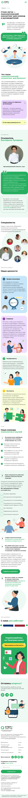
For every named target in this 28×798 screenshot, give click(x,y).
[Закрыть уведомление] (27, 794)
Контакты (21, 747)
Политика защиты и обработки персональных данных (9, 783)
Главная (3, 8)
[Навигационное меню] (26, 2)
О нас (8, 8)
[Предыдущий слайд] (1, 625)
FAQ (19, 752)
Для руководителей (6, 747)
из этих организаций (10, 738)
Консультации (5, 750)
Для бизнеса (4, 742)
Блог (19, 745)
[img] (2, 695)
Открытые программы (7, 752)
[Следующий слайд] (27, 625)
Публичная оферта (6, 786)
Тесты (20, 750)
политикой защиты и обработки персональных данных (11, 777)
